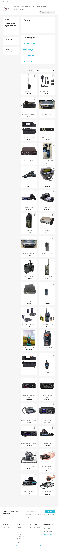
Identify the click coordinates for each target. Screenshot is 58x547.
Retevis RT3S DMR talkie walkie (47, 371)
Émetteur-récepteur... (47, 420)
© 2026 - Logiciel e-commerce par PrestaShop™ (29, 545)
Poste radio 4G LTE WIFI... (29, 137)
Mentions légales (21, 529)
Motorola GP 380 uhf (47, 277)
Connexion (33, 529)
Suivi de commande (35, 527)
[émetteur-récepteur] (30, 41)
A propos (19, 534)
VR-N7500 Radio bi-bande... (29, 324)
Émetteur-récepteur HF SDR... (29, 396)
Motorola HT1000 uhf (47, 253)
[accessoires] (30, 54)
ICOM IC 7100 (47, 207)
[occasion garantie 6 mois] (30, 47)
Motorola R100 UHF (47, 230)
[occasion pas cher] (30, 59)
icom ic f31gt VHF (29, 230)
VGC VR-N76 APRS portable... (47, 324)
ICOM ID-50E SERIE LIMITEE (29, 347)
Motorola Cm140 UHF (47, 137)
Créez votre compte (35, 531)
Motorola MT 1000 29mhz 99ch (47, 300)
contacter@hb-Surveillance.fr (48, 535)
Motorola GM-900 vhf (47, 114)
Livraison (19, 527)
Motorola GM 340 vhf (29, 184)
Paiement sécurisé (21, 536)
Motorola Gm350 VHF (29, 161)
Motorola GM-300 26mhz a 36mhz (29, 300)
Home (7, 20)
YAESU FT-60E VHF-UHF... (47, 347)
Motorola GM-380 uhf (47, 184)
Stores (18, 542)
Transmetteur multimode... (29, 114)
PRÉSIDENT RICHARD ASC (28, 491)
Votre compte (35, 524)
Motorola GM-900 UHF (29, 253)
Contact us (19, 538)
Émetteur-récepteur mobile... (47, 467)
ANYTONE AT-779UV (29, 466)
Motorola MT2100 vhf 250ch (47, 161)
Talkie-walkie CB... (29, 91)
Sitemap (19, 540)
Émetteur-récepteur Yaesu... (29, 420)
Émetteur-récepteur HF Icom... (47, 396)
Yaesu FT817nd (29, 207)
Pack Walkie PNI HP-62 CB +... (47, 91)
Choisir (44, 71)
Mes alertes (33, 533)
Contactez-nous (8, 2)
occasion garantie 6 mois (22, 6)
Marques (7, 49)
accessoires (8, 29)
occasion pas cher (9, 31)
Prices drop (6, 527)
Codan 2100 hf (29, 277)
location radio (19, 9)
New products (6, 529)
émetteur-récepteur (40, 6)
